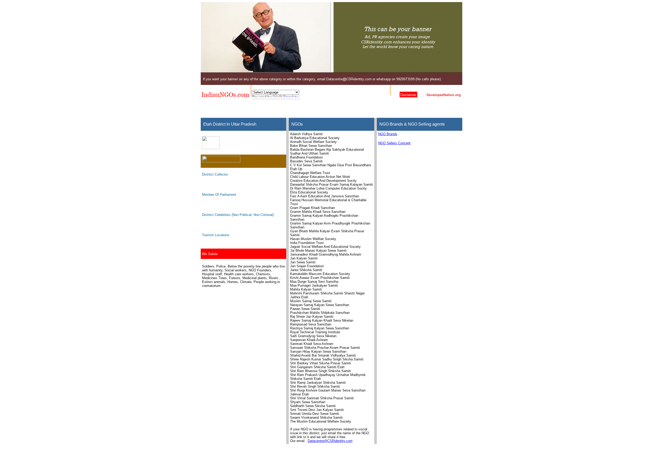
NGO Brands (387, 134)
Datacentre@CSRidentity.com (330, 441)
